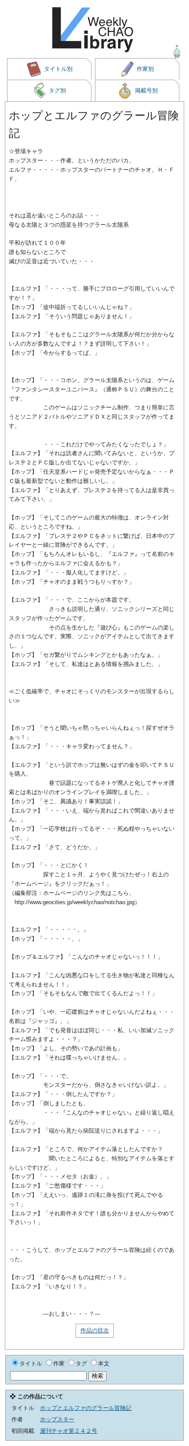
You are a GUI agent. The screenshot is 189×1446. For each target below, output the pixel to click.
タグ (81, 1363)
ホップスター (57, 1419)
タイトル (30, 1363)
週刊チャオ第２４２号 (68, 1431)
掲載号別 (146, 90)
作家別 (145, 69)
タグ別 (57, 90)
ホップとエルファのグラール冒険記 (85, 1408)
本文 (103, 1363)
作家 (59, 1363)
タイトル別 (58, 69)
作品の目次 (94, 1330)
